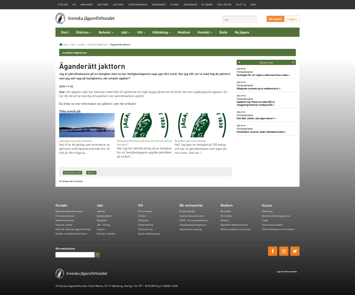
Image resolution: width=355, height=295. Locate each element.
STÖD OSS (63, 4)
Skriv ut (91, 172)
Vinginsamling (145, 229)
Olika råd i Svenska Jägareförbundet (73, 229)
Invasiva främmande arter (191, 215)
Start (65, 32)
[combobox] (239, 19)
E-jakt (265, 220)
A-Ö (74, 4)
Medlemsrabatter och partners (236, 229)
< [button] (239, 62)
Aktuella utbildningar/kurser (276, 215)
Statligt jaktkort (104, 215)
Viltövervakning (145, 224)
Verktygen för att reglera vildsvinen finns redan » (263, 74)
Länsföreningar (137, 4)
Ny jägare (207, 4)
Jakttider (102, 4)
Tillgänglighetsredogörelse (192, 224)
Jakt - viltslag (103, 224)
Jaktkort (118, 4)
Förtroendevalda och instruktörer (278, 229)
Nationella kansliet (64, 220)
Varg (253, 4)
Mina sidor (86, 4)
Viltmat (174, 4)
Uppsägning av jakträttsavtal (75, 140)
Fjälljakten (224, 4)
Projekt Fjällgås (187, 211)
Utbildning (160, 32)
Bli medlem (275, 19)
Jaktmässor (190, 4)
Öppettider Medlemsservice (69, 211)
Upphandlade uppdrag (190, 229)
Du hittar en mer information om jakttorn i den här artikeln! (97, 103)
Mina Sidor (226, 211)
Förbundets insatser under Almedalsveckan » (261, 131)
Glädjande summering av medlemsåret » (258, 88)
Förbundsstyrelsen (64, 215)
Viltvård (142, 215)
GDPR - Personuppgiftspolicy (193, 220)
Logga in (292, 19)
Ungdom (101, 229)
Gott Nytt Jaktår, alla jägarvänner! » (256, 118)
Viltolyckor (143, 220)
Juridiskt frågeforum (97, 44)
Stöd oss (82, 32)
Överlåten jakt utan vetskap (190, 140)
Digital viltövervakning (149, 233)
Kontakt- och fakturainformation (71, 233)
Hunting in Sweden (106, 233)
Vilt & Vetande (145, 211)
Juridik (81, 44)
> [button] (293, 62)
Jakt (124, 32)
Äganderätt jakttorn (120, 44)
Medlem (184, 32)
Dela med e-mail (72, 172)
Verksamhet (159, 4)
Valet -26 (241, 4)
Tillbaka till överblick (72, 181)
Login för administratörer (287, 271)
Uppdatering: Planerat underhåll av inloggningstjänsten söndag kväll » (256, 103)
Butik (223, 32)
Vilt (140, 32)
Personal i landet (63, 224)
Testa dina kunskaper (272, 224)
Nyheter (105, 32)
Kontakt (204, 32)
